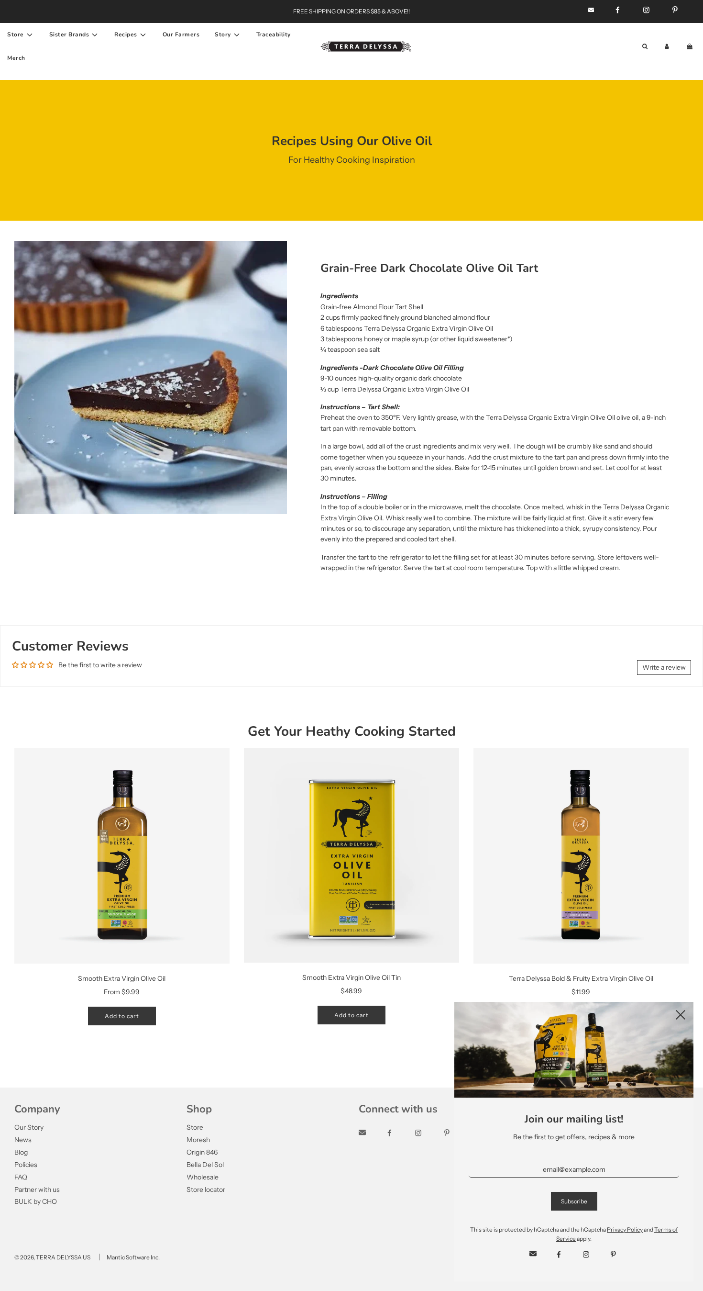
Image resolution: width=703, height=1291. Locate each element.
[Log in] (667, 46)
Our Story (29, 1127)
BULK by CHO (35, 1201)
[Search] (645, 46)
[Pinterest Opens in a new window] (613, 1255)
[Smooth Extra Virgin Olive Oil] (122, 856)
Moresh (198, 1139)
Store (195, 1127)
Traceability (273, 34)
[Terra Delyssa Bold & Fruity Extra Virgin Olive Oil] (581, 856)
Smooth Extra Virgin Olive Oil (121, 978)
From (122, 992)
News (23, 1139)
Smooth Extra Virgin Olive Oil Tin (351, 977)
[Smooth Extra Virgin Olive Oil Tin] (351, 855)
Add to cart (122, 1016)
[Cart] (690, 46)
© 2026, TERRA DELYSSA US (52, 1257)
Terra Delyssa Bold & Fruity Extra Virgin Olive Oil (581, 978)
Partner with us (37, 1189)
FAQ (20, 1177)
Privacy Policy (625, 1229)
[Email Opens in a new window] (371, 1133)
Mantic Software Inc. (133, 1257)
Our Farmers (181, 34)
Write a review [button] (664, 667)
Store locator (206, 1189)
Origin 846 (202, 1152)
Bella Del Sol (205, 1164)
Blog (21, 1152)
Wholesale (203, 1177)
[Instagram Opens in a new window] (426, 1133)
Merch (16, 58)
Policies (25, 1164)
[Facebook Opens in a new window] (398, 1133)
